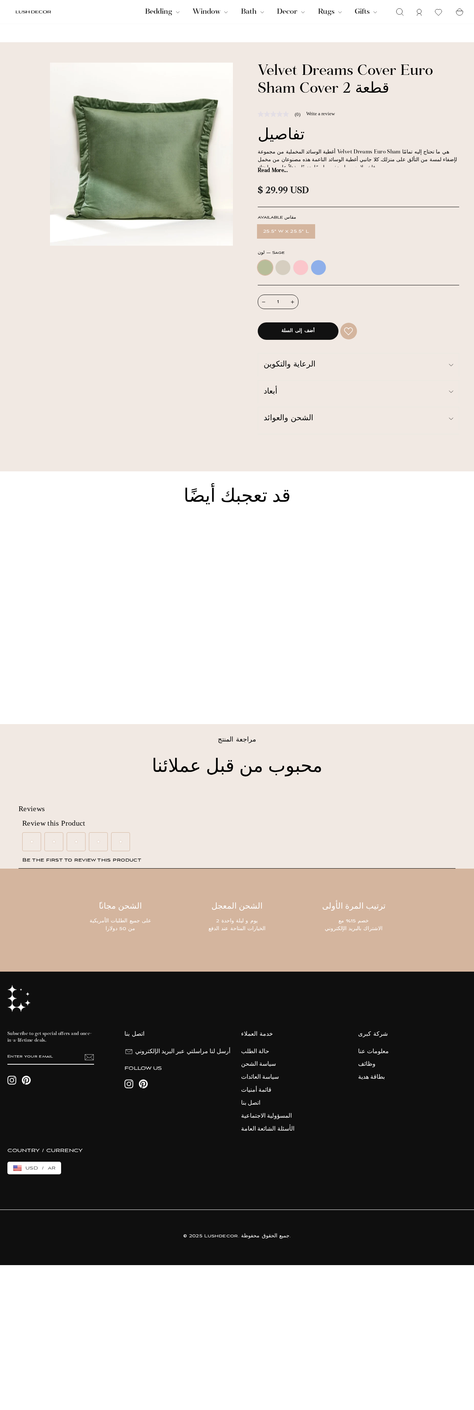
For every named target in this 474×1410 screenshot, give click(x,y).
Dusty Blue (318, 267)
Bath (249, 12)
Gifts (363, 12)
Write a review (320, 113)
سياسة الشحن (258, 1064)
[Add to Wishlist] (348, 331)
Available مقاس (277, 217)
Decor (288, 12)
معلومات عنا (373, 1052)
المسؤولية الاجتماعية (266, 1116)
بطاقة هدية (371, 1077)
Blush (300, 267)
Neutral (283, 267)
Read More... (273, 170)
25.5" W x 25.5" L (286, 231)
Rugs (327, 12)
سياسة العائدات (260, 1077)
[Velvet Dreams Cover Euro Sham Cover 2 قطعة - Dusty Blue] (49, 693)
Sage (265, 267)
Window (207, 12)
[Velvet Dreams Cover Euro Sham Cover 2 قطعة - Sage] (19, 693)
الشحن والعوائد (288, 418)
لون (271, 253)
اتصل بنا (250, 1103)
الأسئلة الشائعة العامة (267, 1129)
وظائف (366, 1064)
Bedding (159, 12)
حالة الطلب (255, 1052)
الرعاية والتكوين (290, 365)
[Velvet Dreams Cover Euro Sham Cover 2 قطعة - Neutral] (29, 693)
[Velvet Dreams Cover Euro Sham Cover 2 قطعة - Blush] (39, 693)
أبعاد (270, 392)
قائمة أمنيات (256, 1090)
